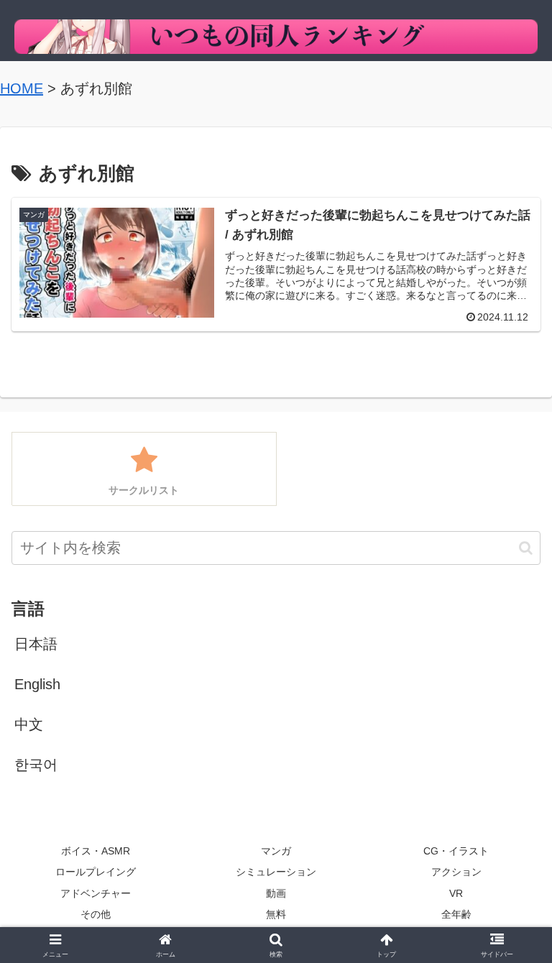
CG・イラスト (456, 851)
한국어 (36, 765)
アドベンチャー (95, 893)
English (37, 684)
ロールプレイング (95, 871)
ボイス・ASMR (95, 851)
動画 (276, 893)
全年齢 (456, 914)
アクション (456, 871)
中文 (28, 724)
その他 (95, 914)
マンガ (276, 851)
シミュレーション (276, 871)
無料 (276, 914)
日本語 (36, 644)
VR (456, 893)
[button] (525, 548)
